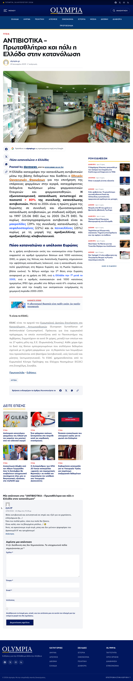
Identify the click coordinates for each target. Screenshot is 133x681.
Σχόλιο (9, 552)
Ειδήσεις (31, 372)
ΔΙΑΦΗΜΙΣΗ (111, 661)
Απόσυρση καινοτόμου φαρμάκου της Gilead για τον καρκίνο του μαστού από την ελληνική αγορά (15, 437)
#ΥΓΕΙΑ (14, 380)
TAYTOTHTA (111, 652)
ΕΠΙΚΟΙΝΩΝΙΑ (112, 666)
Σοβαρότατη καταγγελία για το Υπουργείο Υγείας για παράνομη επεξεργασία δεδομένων (69, 470)
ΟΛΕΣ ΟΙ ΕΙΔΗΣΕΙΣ (109, 266)
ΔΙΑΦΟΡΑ (117, 19)
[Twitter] (120, 2)
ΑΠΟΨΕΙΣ (53, 19)
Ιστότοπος (10, 600)
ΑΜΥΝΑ (27, 19)
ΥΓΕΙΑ (6, 34)
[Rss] (128, 2)
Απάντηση (10, 534)
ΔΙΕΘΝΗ (104, 19)
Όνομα (9, 580)
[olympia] (66, 11)
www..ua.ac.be (54, 167)
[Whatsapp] (6, 164)
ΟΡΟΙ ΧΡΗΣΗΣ (112, 657)
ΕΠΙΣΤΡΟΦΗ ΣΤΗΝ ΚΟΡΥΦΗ (118, 677)
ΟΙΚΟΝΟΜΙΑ (67, 19)
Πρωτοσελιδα (16, 372)
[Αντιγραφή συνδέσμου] (6, 172)
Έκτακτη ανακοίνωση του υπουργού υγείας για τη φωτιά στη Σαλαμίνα (70, 435)
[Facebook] (115, 2)
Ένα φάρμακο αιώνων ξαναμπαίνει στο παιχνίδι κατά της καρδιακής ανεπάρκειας (42, 437)
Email (9, 590)
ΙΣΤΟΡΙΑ (82, 19)
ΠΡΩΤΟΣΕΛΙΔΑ (66, 26)
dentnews (31, 166)
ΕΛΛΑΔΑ (15, 19)
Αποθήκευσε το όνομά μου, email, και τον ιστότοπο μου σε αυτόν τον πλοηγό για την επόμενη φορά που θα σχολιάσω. (40, 614)
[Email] (124, 2)
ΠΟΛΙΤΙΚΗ (39, 19)
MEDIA (93, 19)
